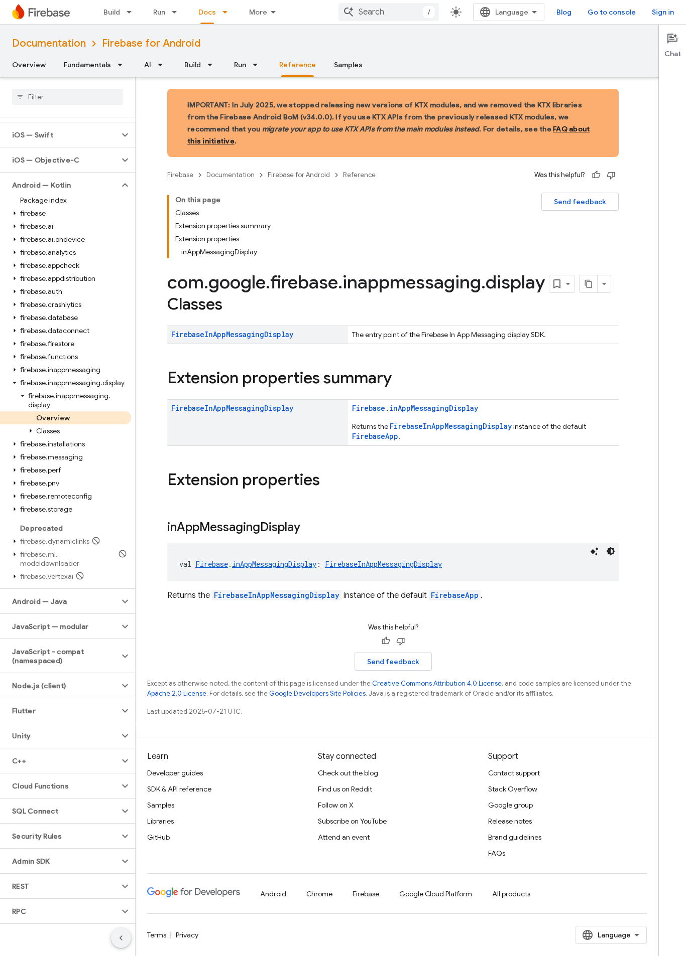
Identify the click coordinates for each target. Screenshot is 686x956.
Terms (156, 935)
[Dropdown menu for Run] (177, 12)
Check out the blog (348, 772)
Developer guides (175, 772)
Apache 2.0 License (176, 693)
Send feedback (580, 201)
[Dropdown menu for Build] (132, 12)
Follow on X (336, 805)
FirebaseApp (375, 436)
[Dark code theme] (611, 551)
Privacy (187, 935)
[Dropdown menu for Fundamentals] (123, 65)
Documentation (49, 43)
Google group (510, 805)
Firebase (180, 175)
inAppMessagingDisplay (433, 408)
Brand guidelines (514, 837)
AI (147, 64)
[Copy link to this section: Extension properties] (330, 481)
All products (511, 893)
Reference (297, 64)
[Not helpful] (611, 175)
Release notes (510, 821)
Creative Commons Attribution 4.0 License (437, 683)
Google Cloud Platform (435, 893)
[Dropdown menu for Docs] (228, 12)
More (258, 12)
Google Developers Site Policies (317, 693)
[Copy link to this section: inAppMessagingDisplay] (310, 528)
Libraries (160, 821)
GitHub (158, 837)
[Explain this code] (595, 551)
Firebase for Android (151, 43)
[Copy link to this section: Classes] (232, 305)
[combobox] (388, 12)
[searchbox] (67, 97)
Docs (207, 12)
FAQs (496, 853)
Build (111, 12)
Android (273, 893)
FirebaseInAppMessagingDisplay (232, 334)
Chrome (319, 893)
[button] (59, 134)
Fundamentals (87, 64)
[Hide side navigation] (121, 938)
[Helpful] (596, 175)
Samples (348, 64)
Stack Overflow (512, 788)
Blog (563, 12)
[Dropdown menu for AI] (163, 65)
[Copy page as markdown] (589, 283)
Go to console (612, 12)
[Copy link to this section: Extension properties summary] (402, 379)
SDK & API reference (179, 788)
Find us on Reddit (345, 788)
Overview (29, 64)
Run (159, 12)
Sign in (663, 12)
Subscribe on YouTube (352, 821)
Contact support (514, 772)
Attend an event (344, 837)
